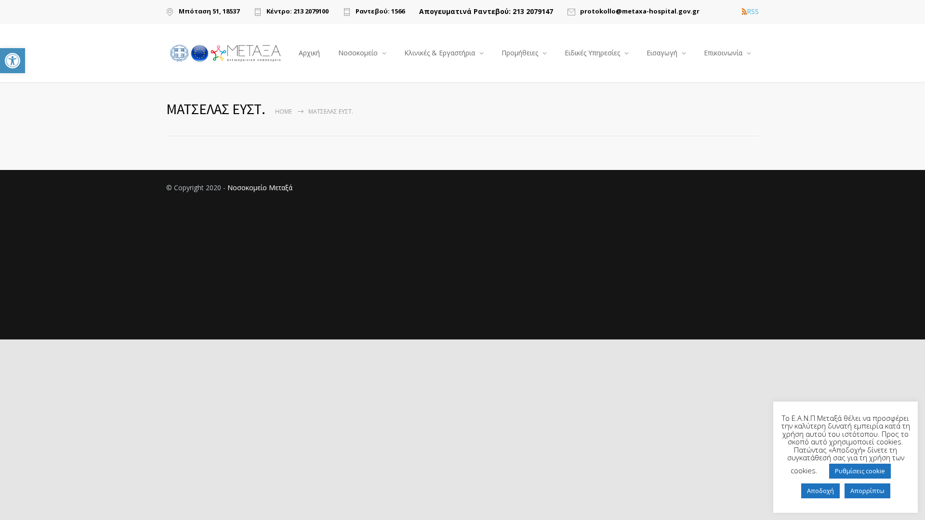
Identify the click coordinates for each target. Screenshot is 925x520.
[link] (12, 60)
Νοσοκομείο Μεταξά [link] (259, 187)
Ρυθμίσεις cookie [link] (860, 471)
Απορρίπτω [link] (867, 490)
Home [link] (283, 111)
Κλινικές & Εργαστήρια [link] (439, 52)
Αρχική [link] (309, 52)
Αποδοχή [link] (820, 490)
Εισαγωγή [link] (662, 52)
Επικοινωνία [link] (723, 52)
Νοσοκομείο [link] (358, 52)
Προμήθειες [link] (520, 52)
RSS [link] (753, 11)
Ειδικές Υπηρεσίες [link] (592, 52)
